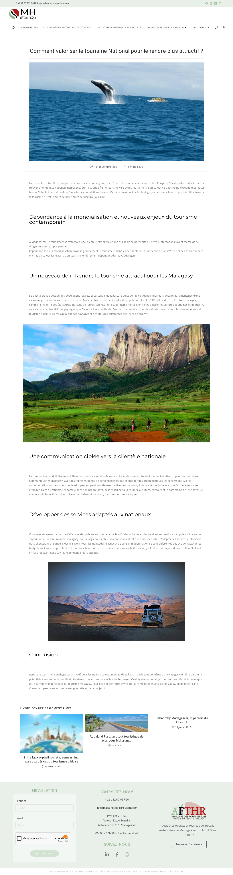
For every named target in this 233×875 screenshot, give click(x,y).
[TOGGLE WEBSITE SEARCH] (224, 27)
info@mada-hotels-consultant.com (52, 3)
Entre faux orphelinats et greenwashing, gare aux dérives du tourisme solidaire (51, 759)
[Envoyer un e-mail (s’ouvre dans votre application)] (219, 3)
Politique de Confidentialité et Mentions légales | (109, 871)
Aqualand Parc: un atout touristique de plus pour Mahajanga (116, 738)
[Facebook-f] (116, 854)
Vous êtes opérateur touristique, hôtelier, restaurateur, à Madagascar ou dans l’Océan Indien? (188, 830)
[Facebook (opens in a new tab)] (206, 3)
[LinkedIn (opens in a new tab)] (215, 3)
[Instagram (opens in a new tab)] (211, 3)
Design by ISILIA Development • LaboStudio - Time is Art (158, 871)
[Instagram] (126, 854)
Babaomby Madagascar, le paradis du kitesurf (182, 720)
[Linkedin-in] (106, 854)
